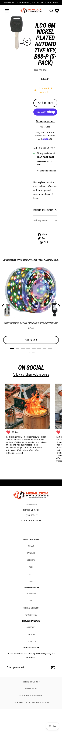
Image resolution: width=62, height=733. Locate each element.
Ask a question (40, 220)
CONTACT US (31, 641)
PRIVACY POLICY (31, 689)
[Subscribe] (52, 667)
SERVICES (31, 560)
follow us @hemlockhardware (31, 374)
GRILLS (31, 546)
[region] (43, 134)
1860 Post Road (30, 504)
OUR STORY (31, 627)
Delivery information (43, 209)
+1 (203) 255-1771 (31, 515)
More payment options (45, 123)
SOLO (31, 574)
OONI (31, 567)
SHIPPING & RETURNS (31, 608)
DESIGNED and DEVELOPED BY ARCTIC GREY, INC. (31, 702)
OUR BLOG (31, 634)
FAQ (31, 601)
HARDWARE (31, 553)
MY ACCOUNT (31, 594)
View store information (46, 171)
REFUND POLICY (31, 615)
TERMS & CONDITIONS (31, 682)
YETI (31, 581)
